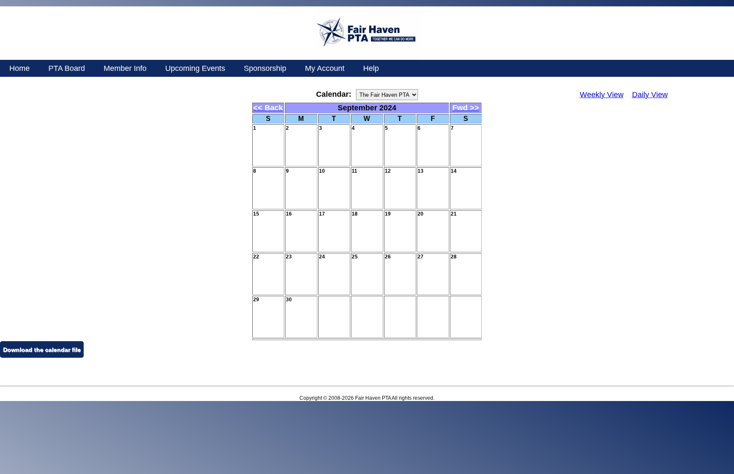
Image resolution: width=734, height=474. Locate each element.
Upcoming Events (195, 68)
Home (19, 68)
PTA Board (66, 68)
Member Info (125, 68)
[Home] (366, 57)
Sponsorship (265, 68)
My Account (325, 68)
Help (371, 68)
